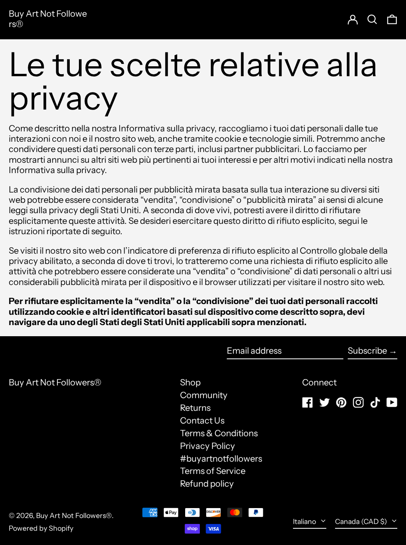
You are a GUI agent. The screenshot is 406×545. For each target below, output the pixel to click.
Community (204, 395)
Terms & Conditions (219, 433)
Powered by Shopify (41, 528)
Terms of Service (212, 471)
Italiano (305, 521)
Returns (195, 407)
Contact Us (202, 420)
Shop (190, 382)
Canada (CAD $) (362, 521)
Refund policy (207, 483)
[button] (392, 19)
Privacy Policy (207, 446)
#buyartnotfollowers (221, 458)
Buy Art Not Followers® (48, 18)
